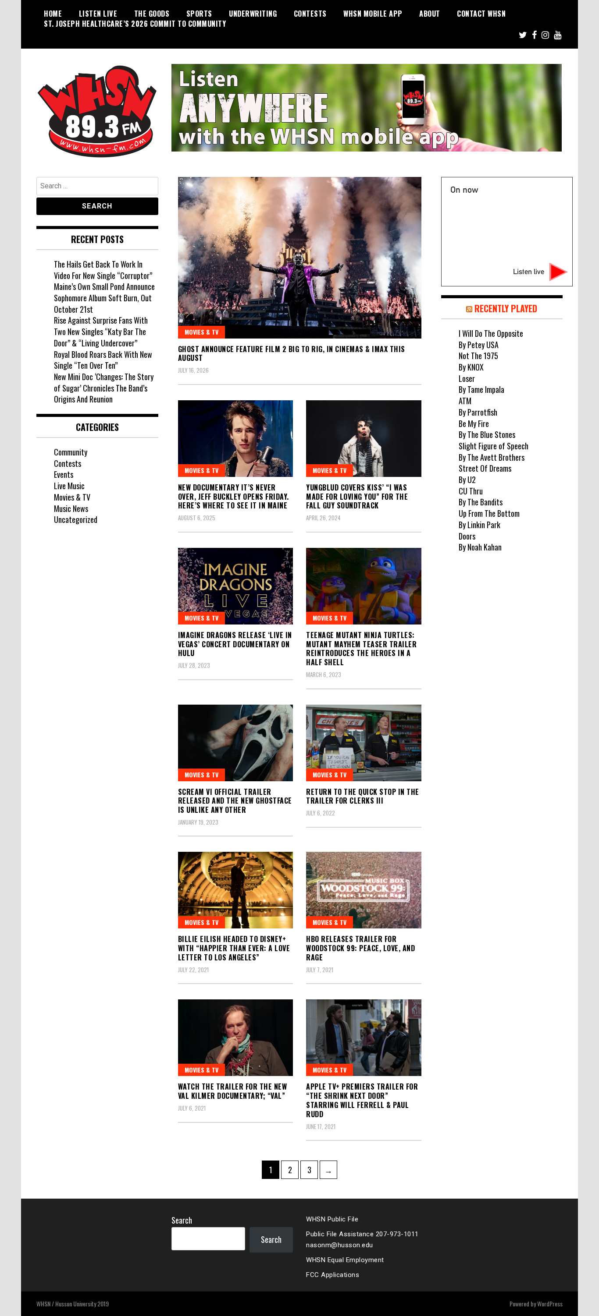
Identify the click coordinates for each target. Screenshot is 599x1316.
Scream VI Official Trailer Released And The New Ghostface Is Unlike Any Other (235, 801)
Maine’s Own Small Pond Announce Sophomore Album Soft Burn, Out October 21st (104, 297)
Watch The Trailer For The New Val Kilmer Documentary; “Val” (232, 1091)
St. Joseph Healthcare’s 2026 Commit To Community (135, 23)
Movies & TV (201, 331)
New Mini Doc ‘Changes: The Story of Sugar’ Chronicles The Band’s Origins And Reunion (103, 388)
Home (53, 13)
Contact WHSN (481, 13)
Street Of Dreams (485, 468)
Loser (467, 378)
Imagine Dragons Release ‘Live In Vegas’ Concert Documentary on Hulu (235, 644)
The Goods (152, 13)
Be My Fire (474, 423)
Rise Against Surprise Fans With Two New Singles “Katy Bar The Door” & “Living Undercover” (101, 331)
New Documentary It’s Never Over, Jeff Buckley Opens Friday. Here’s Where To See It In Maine (233, 496)
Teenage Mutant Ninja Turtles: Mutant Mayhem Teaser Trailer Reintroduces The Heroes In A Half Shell (361, 648)
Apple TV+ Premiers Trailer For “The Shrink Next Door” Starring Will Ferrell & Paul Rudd (362, 1100)
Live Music (69, 485)
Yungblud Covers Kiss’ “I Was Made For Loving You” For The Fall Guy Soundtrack (357, 496)
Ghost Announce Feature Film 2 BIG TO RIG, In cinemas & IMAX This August (291, 353)
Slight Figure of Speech (493, 446)
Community (70, 452)
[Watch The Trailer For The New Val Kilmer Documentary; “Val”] (235, 1037)
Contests (310, 13)
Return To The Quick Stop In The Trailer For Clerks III (362, 796)
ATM (465, 400)
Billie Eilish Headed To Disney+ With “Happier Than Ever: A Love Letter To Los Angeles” (234, 948)
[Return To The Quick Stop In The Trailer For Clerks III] (363, 743)
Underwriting (253, 13)
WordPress (550, 1303)
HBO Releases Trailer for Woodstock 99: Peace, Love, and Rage (360, 948)
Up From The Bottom (489, 513)
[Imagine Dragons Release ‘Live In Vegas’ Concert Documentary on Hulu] (235, 586)
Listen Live (98, 13)
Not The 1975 (478, 355)
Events (63, 474)
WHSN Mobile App (373, 13)
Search (181, 1220)
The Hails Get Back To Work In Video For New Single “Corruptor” (103, 269)
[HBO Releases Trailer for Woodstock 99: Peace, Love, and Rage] (363, 890)
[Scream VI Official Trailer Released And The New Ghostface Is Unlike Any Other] (235, 743)
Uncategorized (75, 519)
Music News (71, 508)
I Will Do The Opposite (491, 333)
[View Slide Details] (366, 108)
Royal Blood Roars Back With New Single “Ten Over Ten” (103, 360)
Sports (199, 13)
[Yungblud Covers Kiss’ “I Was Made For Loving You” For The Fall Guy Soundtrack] (363, 438)
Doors (467, 536)
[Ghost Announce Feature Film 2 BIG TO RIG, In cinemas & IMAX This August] (299, 258)
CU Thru (471, 491)
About (429, 13)
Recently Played (505, 308)
